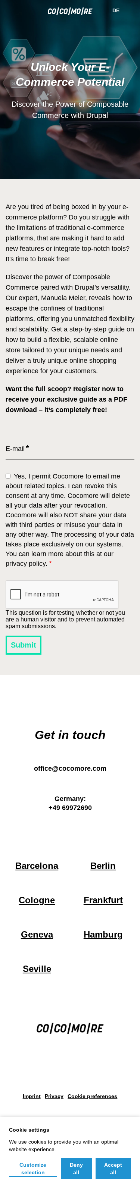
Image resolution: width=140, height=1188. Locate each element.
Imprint (32, 1096)
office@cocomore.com (70, 768)
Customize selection (32, 1168)
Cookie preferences (92, 1096)
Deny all (76, 1168)
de (115, 10)
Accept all (113, 1168)
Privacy (54, 1096)
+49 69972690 (70, 807)
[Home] (70, 13)
